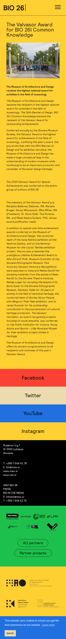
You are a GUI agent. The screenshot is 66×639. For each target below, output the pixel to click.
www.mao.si (10, 471)
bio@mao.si (13, 467)
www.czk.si (9, 474)
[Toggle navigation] (58, 7)
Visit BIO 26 (10, 485)
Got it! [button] (10, 633)
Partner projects (33, 553)
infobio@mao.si (15, 496)
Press (7, 489)
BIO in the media (13, 492)
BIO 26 (13, 8)
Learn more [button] (48, 625)
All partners (33, 543)
